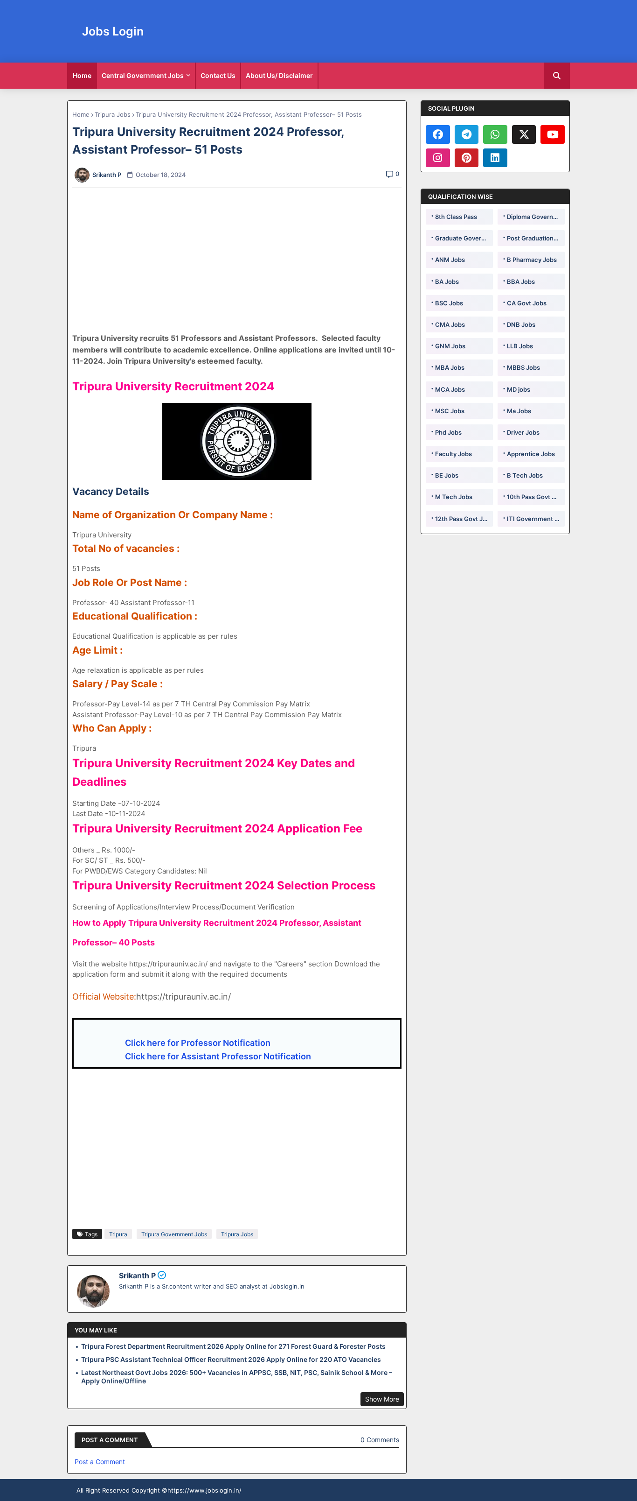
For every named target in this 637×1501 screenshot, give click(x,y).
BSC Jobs (449, 303)
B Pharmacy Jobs (532, 259)
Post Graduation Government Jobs (536, 238)
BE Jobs (446, 475)
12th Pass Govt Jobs (464, 518)
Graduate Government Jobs (464, 238)
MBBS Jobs (523, 367)
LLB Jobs (520, 346)
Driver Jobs (523, 432)
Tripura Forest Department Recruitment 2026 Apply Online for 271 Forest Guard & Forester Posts (233, 1346)
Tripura (118, 1234)
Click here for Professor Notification (197, 1043)
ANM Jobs (450, 259)
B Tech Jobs (525, 475)
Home (82, 75)
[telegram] (467, 134)
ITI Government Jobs (536, 518)
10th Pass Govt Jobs (536, 496)
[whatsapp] (495, 134)
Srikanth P (137, 1275)
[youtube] (552, 134)
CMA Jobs (450, 324)
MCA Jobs (450, 389)
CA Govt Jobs (527, 303)
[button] (557, 76)
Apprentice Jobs (531, 454)
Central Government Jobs (143, 75)
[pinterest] (467, 157)
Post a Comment (100, 1462)
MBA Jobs (449, 367)
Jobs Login (113, 31)
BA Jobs (447, 281)
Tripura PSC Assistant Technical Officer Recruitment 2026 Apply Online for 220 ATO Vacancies (231, 1359)
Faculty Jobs (453, 454)
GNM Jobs (450, 346)
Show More (382, 1399)
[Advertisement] (242, 260)
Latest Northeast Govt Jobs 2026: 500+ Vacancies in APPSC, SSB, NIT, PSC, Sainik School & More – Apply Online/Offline (236, 1376)
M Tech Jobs (453, 496)
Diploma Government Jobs (536, 216)
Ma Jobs (519, 411)
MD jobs (518, 389)
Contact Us (218, 75)
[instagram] (438, 157)
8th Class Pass (456, 216)
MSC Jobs (449, 411)
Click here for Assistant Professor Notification (217, 1056)
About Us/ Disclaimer (279, 75)
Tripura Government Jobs (174, 1234)
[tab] (82, 76)
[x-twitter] (524, 134)
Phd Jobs (448, 432)
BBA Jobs (521, 281)
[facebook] (438, 134)
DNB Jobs (521, 324)
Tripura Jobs (113, 114)
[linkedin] (495, 157)
